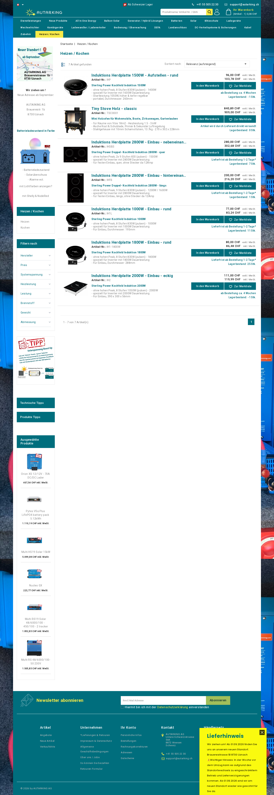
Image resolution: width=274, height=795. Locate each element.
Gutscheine (127, 758)
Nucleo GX (35, 585)
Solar (193, 20)
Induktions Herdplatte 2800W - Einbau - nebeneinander (141, 142)
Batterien (176, 20)
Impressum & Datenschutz (96, 740)
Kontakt (167, 727)
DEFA (157, 27)
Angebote (46, 735)
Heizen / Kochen (49, 34)
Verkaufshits (47, 746)
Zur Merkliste (240, 86)
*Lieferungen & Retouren (95, 735)
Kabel (247, 27)
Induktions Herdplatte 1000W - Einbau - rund (131, 209)
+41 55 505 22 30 (207, 4)
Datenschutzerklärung (172, 707)
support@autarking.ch (244, 4)
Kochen (25, 227)
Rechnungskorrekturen (134, 746)
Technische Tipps (32, 403)
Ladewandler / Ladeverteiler (88, 27)
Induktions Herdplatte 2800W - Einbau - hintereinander (141, 175)
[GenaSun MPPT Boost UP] (36, 359)
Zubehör (26, 34)
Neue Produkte (58, 20)
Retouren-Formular (91, 768)
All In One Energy (85, 20)
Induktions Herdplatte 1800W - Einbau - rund (131, 242)
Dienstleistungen (31, 20)
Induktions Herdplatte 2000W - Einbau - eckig (132, 275)
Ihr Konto (128, 727)
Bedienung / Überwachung (130, 27)
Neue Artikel (47, 740)
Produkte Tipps (30, 417)
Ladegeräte (233, 20)
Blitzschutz (211, 20)
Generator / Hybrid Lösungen (145, 20)
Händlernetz (214, 727)
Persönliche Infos (131, 735)
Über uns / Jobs (90, 757)
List (63, 64)
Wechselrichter (30, 27)
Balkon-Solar (112, 20)
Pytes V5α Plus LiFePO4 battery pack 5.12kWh (36, 515)
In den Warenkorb (207, 85)
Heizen (25, 221)
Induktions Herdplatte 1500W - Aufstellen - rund (135, 75)
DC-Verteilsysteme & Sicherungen (215, 27)
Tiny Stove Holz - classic (114, 108)
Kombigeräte (55, 27)
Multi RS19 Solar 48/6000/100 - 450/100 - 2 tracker (35, 622)
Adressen (126, 752)
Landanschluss (178, 27)
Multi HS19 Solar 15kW (35, 551)
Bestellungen (128, 740)
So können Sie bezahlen (94, 763)
